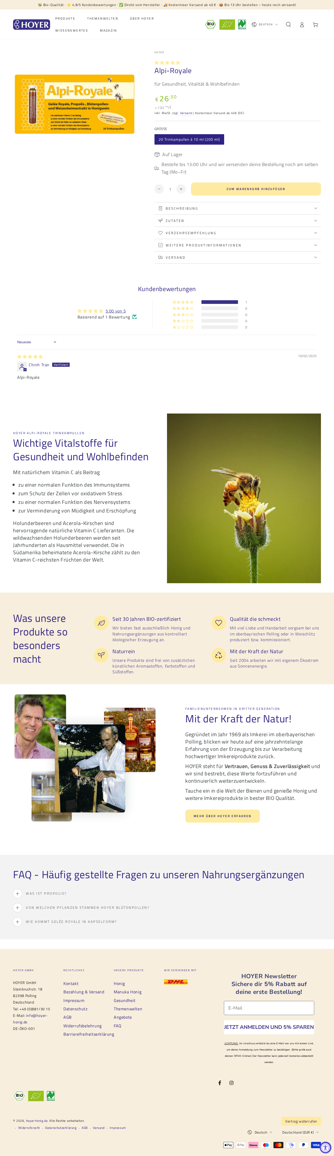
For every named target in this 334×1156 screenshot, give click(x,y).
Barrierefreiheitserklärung (88, 1034)
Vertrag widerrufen (301, 1121)
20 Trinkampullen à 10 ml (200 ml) (189, 139)
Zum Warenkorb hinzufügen (255, 188)
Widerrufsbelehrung (82, 1026)
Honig (119, 983)
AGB (67, 1017)
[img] (30, 356)
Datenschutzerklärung (61, 1128)
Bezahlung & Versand (83, 992)
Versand (186, 112)
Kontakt (71, 983)
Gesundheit (125, 1000)
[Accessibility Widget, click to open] (325, 1147)
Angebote (123, 1017)
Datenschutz (75, 1009)
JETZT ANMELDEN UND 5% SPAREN (269, 1027)
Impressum (73, 1000)
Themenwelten (128, 1009)
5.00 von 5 (116, 311)
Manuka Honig (127, 992)
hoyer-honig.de (36, 1120)
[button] (288, 24)
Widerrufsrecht (29, 1128)
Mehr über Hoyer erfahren (223, 815)
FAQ (118, 1026)
